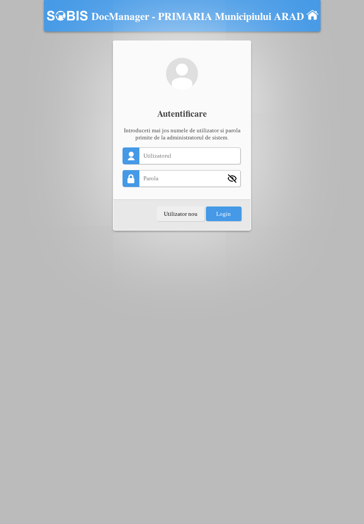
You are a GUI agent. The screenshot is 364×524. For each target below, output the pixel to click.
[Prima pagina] (312, 14)
